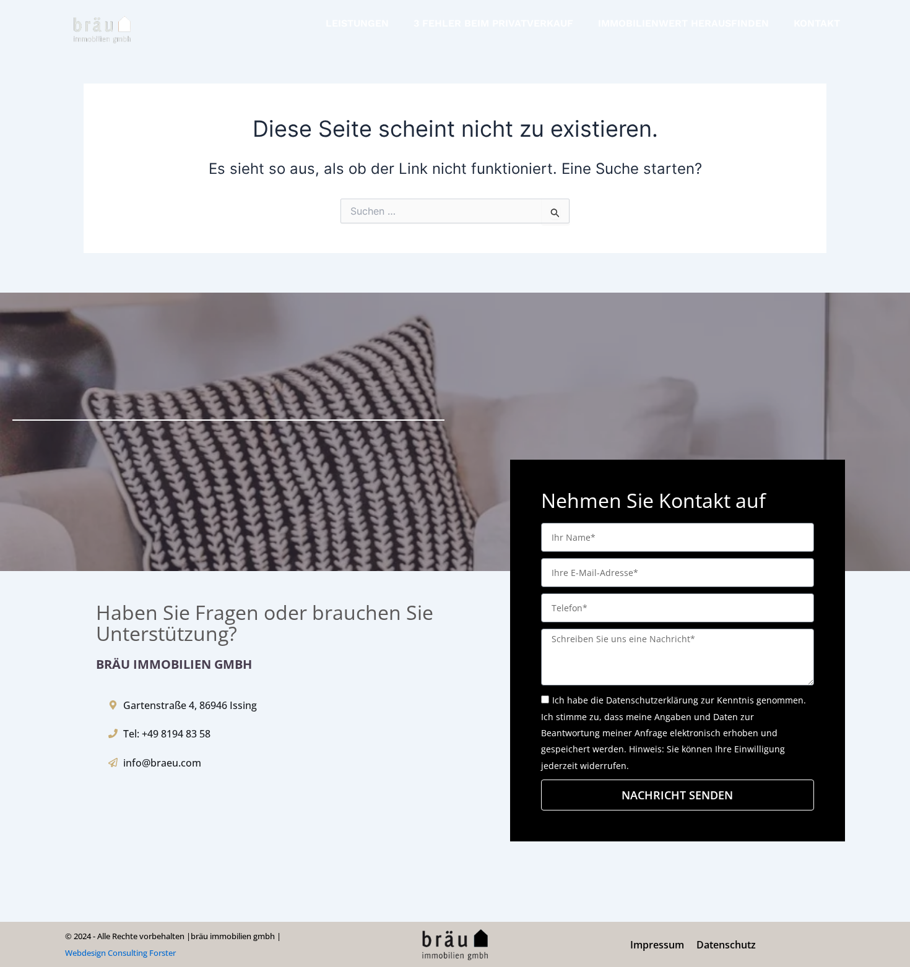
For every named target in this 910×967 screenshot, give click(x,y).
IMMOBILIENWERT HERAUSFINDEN (683, 23)
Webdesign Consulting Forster (120, 952)
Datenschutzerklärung (652, 700)
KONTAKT (817, 23)
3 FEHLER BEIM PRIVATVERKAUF (493, 23)
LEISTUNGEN (357, 23)
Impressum (657, 945)
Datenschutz (726, 945)
